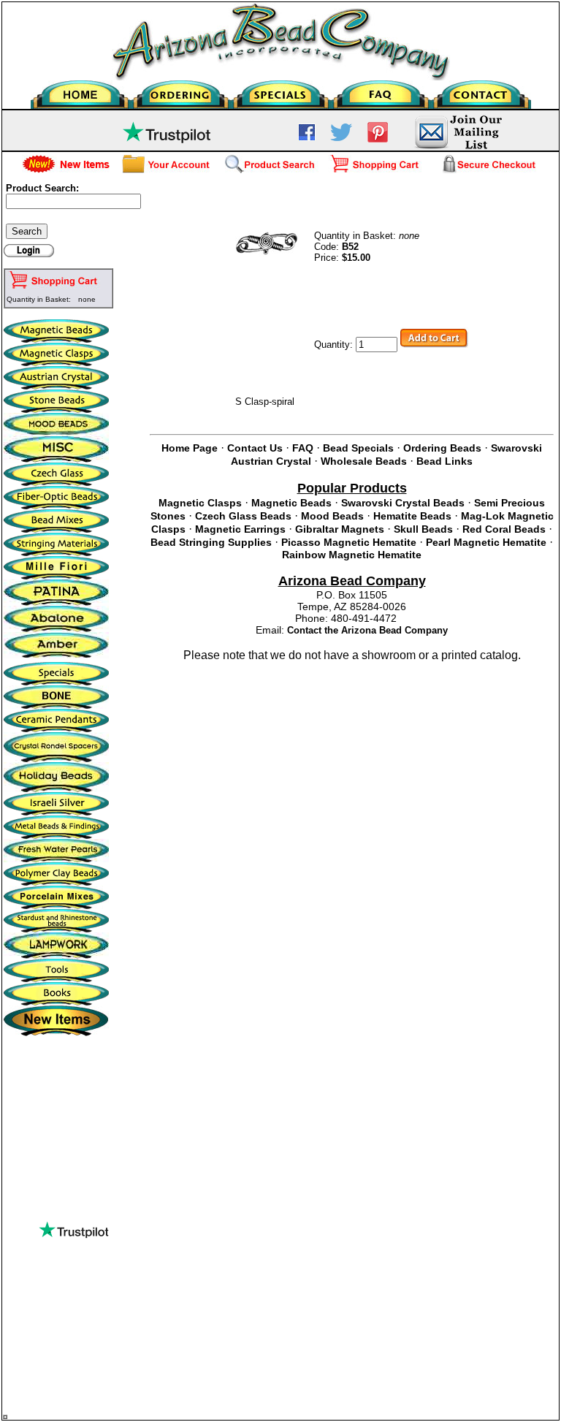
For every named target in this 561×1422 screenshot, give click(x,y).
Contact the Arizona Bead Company (367, 630)
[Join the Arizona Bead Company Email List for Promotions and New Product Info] (458, 147)
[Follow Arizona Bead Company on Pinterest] (378, 139)
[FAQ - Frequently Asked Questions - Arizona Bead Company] (381, 91)
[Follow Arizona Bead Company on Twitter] (341, 137)
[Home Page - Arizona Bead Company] (81, 91)
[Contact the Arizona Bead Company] (481, 91)
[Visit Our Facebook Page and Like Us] (307, 137)
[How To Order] (181, 91)
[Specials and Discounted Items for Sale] (281, 91)
